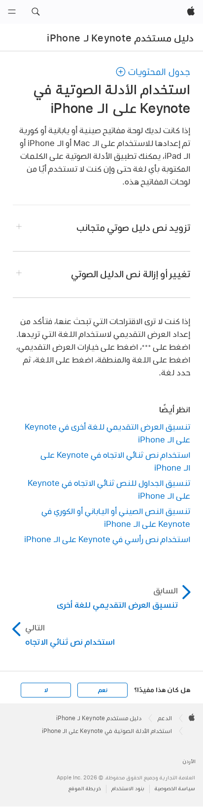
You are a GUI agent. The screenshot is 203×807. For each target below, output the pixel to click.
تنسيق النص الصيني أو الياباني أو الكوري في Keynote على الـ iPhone (115, 517)
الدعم (165, 718)
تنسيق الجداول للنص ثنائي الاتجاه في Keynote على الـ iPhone (109, 489)
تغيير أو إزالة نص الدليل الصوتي (131, 274)
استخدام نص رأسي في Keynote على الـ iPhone (107, 539)
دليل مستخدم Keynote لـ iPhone (120, 38)
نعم (102, 690)
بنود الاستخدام (127, 788)
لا (46, 690)
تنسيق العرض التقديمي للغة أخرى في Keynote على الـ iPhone (107, 432)
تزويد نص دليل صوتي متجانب (133, 227)
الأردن (189, 761)
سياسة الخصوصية (175, 788)
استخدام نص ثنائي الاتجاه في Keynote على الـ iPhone (115, 461)
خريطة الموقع (84, 788)
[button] (35, 12)
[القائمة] (12, 12)
